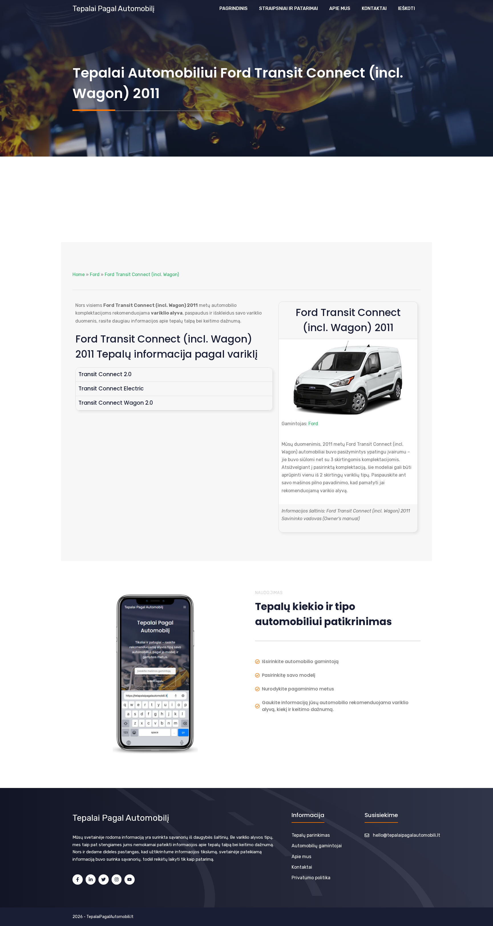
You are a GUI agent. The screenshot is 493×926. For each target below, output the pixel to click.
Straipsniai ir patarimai (288, 8)
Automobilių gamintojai (317, 845)
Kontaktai (374, 8)
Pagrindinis (233, 8)
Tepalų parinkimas (311, 835)
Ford (95, 274)
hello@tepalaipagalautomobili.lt (406, 835)
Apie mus (339, 8)
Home (78, 274)
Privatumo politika (311, 877)
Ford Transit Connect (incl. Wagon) (142, 274)
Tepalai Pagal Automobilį (113, 8)
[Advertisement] (246, 199)
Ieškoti (406, 8)
